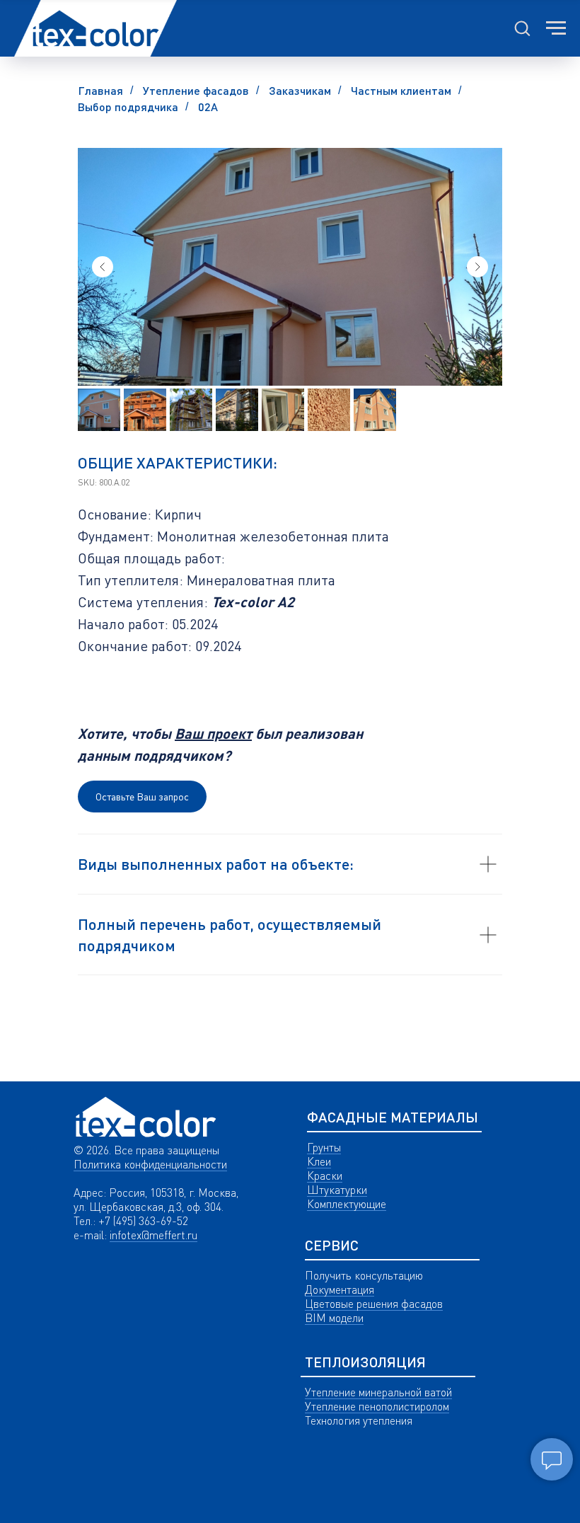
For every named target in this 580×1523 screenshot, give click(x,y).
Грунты (324, 1147)
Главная (100, 90)
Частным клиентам (401, 90)
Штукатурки (337, 1190)
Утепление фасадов (196, 90)
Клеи (319, 1161)
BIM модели (334, 1318)
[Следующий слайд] (477, 266)
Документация (339, 1289)
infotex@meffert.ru (153, 1235)
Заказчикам (300, 90)
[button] (522, 27)
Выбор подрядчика (128, 106)
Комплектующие (346, 1204)
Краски (324, 1175)
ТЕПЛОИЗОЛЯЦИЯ (365, 1361)
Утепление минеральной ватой (378, 1392)
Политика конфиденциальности (150, 1164)
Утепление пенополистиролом (377, 1406)
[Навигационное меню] (556, 28)
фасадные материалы (392, 1116)
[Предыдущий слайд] (102, 266)
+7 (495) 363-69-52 (143, 1221)
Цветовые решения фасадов (374, 1304)
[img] (146, 1116)
